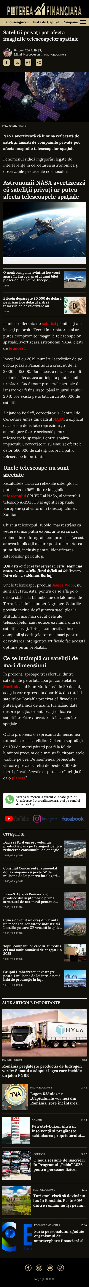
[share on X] (17, 62)
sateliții (49, 323)
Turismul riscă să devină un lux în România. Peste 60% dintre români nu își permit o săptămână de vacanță (59, 1200)
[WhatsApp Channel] (60, 1268)
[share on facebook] (6, 62)
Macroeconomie (55, 54)
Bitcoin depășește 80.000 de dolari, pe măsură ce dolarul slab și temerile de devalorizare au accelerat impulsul (32, 302)
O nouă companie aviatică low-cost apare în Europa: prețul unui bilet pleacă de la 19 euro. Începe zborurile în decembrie (31, 276)
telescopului (14, 495)
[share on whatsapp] (28, 62)
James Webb (63, 585)
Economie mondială (47, 1225)
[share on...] (39, 62)
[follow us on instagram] (45, 819)
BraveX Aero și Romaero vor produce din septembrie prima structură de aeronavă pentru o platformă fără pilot (29, 898)
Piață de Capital (46, 22)
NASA (58, 419)
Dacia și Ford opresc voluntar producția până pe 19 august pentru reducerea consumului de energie (32, 846)
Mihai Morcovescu (27, 54)
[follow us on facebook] (73, 819)
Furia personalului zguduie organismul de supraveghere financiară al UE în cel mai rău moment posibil (59, 1236)
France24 (17, 348)
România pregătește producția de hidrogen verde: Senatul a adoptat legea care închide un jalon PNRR (42, 1071)
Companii (70, 22)
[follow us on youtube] (17, 819)
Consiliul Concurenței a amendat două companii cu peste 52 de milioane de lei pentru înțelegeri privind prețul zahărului (30, 872)
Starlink (10, 686)
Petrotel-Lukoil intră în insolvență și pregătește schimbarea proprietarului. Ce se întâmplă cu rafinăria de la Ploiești (57, 1131)
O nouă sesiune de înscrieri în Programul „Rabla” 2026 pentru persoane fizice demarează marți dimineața (59, 1165)
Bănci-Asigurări (16, 22)
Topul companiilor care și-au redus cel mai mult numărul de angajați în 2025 (32, 950)
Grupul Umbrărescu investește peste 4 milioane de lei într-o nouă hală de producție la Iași (31, 976)
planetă (18, 777)
